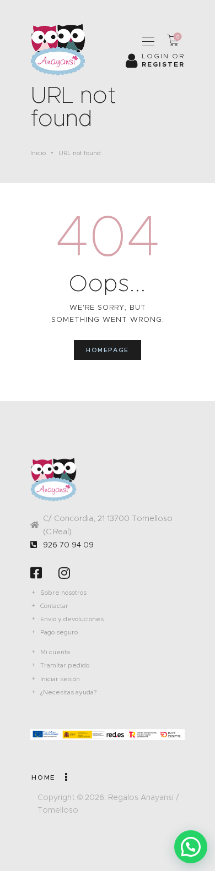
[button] (190, 846)
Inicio (38, 153)
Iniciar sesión (60, 679)
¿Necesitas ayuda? (68, 692)
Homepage (107, 350)
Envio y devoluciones (72, 619)
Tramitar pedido (64, 665)
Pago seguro (59, 632)
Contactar (54, 606)
